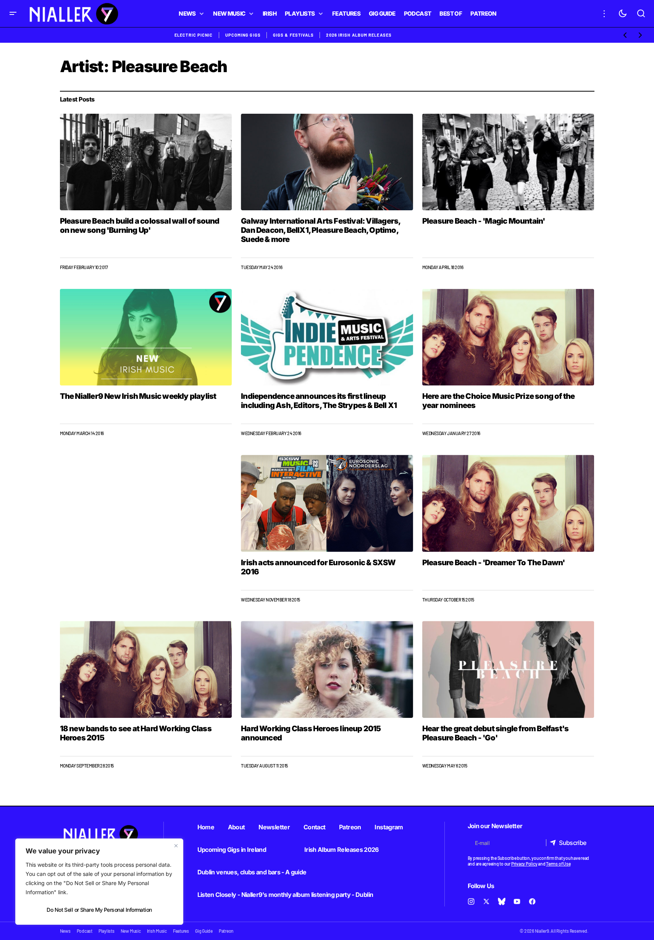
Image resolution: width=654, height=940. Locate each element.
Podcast (84, 931)
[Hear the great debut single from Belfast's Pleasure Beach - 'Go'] (508, 669)
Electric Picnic (193, 34)
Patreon (350, 827)
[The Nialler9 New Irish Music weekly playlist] (146, 337)
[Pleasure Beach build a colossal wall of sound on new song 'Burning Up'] (146, 162)
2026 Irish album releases (359, 34)
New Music (131, 931)
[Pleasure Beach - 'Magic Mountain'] (508, 162)
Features (181, 931)
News (65, 931)
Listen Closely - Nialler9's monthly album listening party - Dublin (285, 894)
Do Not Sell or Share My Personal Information (99, 909)
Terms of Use (558, 863)
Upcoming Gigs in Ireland (231, 849)
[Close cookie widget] (176, 846)
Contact (315, 827)
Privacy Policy (524, 863)
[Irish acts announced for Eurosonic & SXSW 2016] (327, 503)
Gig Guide (204, 931)
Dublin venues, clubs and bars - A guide (252, 872)
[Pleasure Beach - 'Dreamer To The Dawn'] (508, 503)
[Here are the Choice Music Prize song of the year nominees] (508, 337)
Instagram (389, 827)
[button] (13, 13)
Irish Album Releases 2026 (341, 849)
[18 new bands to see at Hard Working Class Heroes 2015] (146, 669)
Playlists (107, 931)
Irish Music (157, 931)
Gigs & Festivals (293, 34)
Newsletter (274, 827)
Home (205, 827)
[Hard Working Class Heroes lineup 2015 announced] (327, 669)
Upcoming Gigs (243, 34)
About (236, 827)
